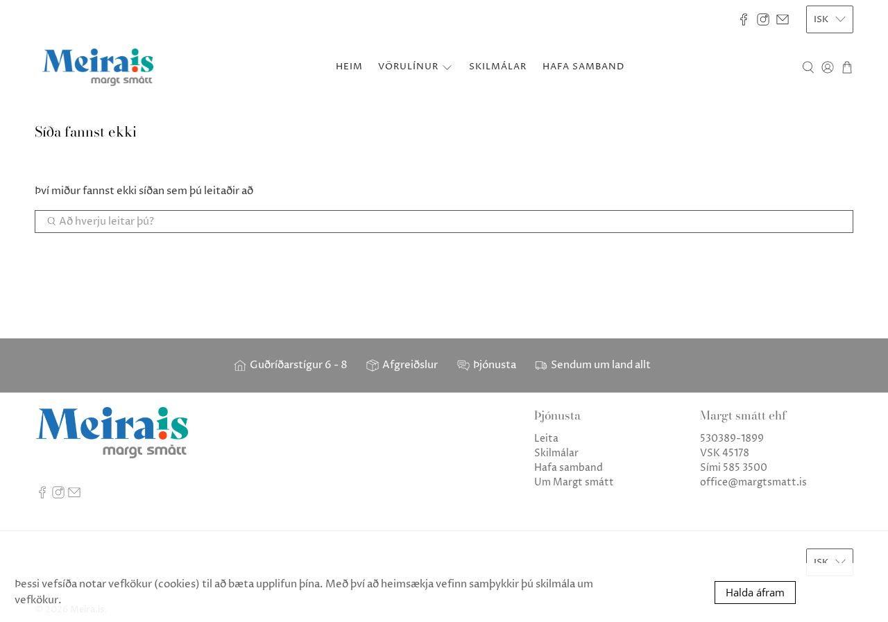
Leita (546, 438)
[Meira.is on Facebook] (743, 19)
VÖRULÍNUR (408, 66)
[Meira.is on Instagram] (763, 19)
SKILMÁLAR (498, 66)
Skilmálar (556, 453)
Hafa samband (568, 467)
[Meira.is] (97, 67)
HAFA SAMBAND (583, 66)
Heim (349, 66)
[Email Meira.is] (782, 19)
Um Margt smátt (574, 482)
